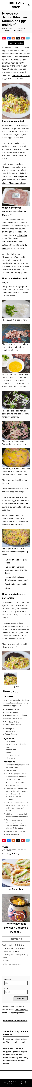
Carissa (6, 846)
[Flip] (23, 38)
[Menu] (3, 5)
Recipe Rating (8, 945)
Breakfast (5, 854)
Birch (27, 1082)
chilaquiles (22, 235)
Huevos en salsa (12, 560)
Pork (13, 854)
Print (17, 687)
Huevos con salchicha (14, 567)
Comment (6, 960)
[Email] (27, 38)
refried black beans (19, 504)
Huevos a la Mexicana (14, 577)
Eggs (10, 854)
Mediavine (24, 1084)
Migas (7, 588)
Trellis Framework (12, 1084)
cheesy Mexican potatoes (13, 183)
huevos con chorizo (21, 75)
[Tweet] (18, 38)
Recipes (18, 854)
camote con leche (10, 241)
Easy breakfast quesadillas (16, 584)
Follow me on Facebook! (15, 1020)
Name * (7, 979)
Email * (7, 988)
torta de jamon (20, 176)
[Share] (8, 38)
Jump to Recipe (16, 43)
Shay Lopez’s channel (15, 1042)
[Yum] (13, 38)
